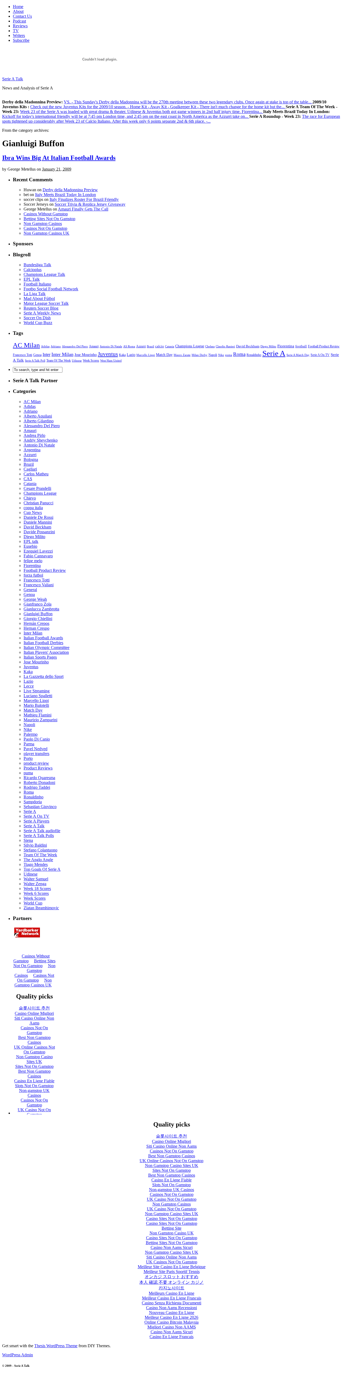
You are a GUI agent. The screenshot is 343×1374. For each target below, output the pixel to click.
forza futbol (33, 575)
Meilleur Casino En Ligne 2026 (171, 1317)
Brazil (150, 346)
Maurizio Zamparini (40, 720)
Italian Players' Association (46, 652)
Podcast (19, 21)
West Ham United (111, 360)
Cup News (33, 512)
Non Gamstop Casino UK (172, 1233)
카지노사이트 (171, 1288)
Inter (46, 354)
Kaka (122, 355)
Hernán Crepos (36, 623)
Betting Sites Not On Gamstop (49, 218)
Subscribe (21, 40)
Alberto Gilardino (39, 421)
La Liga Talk (35, 293)
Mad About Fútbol (39, 298)
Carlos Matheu (36, 474)
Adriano (56, 346)
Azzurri (141, 346)
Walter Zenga (35, 883)
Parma (29, 744)
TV (16, 30)
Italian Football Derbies (43, 642)
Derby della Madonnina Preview (70, 189)
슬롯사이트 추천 (171, 1136)
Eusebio (30, 546)
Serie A (273, 353)
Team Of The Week (58, 360)
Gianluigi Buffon (38, 613)
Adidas (45, 346)
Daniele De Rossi (38, 517)
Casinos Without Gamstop (46, 214)
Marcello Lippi (145, 354)
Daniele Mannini (38, 522)
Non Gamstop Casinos (43, 223)
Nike (221, 354)
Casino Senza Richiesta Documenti (171, 1303)
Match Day (164, 355)
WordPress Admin (17, 1355)
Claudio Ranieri (225, 346)
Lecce (29, 686)
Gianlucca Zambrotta (41, 609)
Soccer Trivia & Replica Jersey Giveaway (90, 204)
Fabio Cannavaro (38, 556)
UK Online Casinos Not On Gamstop (171, 1160)
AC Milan (26, 345)
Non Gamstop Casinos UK (46, 233)
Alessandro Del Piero (75, 346)
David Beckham (247, 346)
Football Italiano (37, 284)
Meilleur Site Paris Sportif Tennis (172, 1271)
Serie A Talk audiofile (42, 830)
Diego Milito (268, 346)
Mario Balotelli (36, 705)
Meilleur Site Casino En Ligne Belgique (172, 1266)
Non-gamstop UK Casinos (171, 1189)
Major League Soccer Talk (46, 303)
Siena (28, 840)
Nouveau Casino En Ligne (171, 1312)
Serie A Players (36, 821)
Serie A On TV (320, 355)
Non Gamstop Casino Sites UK (171, 1165)
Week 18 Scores (37, 888)
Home (18, 6)
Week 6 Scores (36, 893)
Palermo (31, 734)
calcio (159, 346)
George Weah (35, 599)
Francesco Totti (22, 355)
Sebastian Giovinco (40, 806)
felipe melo (33, 560)
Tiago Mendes (36, 864)
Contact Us (22, 16)
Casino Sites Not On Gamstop (171, 1218)
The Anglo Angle (38, 859)
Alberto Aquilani (38, 416)
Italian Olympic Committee (46, 647)
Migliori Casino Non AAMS (171, 1327)
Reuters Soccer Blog (41, 308)
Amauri (94, 346)
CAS (28, 478)
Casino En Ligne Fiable (171, 1180)
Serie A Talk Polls (39, 835)
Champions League (189, 346)
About (18, 11)
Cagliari (30, 469)
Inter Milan (62, 354)
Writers (19, 35)
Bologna (31, 459)
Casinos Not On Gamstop (45, 228)
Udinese (77, 360)
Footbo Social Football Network (51, 289)
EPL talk (31, 541)
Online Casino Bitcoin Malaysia (171, 1322)
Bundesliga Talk (37, 264)
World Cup (33, 903)
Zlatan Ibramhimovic (41, 908)
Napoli (212, 355)
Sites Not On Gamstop (171, 1170)
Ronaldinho (254, 355)
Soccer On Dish (37, 318)
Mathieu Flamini (37, 715)
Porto (28, 758)
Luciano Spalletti (38, 695)
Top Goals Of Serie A (42, 869)
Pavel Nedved (35, 748)
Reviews (20, 26)
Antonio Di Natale (111, 346)
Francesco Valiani (39, 585)
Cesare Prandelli (37, 488)
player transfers (36, 753)
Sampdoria (33, 801)
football (301, 346)
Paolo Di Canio (37, 739)
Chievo (30, 498)
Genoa (37, 355)
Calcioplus (33, 269)
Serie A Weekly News (42, 313)
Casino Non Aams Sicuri (172, 1247)
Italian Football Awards (43, 638)
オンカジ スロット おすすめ (171, 1276)
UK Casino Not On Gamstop (171, 1199)
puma (228, 354)
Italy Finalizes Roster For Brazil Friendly (84, 199)
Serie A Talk (12, 79)
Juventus (108, 354)
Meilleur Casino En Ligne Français (171, 1298)
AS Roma (129, 346)
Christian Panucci (38, 503)
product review (36, 763)
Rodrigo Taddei (37, 787)
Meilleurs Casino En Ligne (171, 1293)
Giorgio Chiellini (38, 618)
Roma (239, 354)
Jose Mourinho (85, 354)
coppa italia (33, 507)
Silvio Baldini (35, 845)
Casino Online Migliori (171, 1141)
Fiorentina (285, 346)
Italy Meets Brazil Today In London (65, 194)
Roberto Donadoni (39, 782)
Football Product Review (324, 346)
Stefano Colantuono (40, 850)
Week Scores (91, 360)
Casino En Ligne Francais (171, 1336)
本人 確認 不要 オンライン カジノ (171, 1282)
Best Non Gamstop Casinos (171, 1156)
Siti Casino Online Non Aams (171, 1146)
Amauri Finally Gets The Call (83, 209)
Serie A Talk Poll (35, 360)
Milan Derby (199, 355)
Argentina (32, 450)
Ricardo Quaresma (39, 777)
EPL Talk (32, 279)
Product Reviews (38, 768)
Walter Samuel (36, 879)
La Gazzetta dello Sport (44, 676)
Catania (169, 346)
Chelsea (210, 346)
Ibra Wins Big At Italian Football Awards (58, 157)
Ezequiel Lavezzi (38, 551)
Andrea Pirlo (34, 435)
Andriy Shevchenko (41, 440)
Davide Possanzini (39, 532)
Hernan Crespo (36, 628)
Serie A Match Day (298, 354)
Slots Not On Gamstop (171, 1184)
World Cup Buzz (38, 322)
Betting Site (171, 1228)
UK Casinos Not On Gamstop (171, 1262)
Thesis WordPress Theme (55, 1345)
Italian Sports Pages (40, 657)
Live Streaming (37, 691)
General (30, 589)
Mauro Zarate (182, 354)
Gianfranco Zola (37, 604)
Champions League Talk (44, 274)
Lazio (131, 355)
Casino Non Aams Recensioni (171, 1307)
